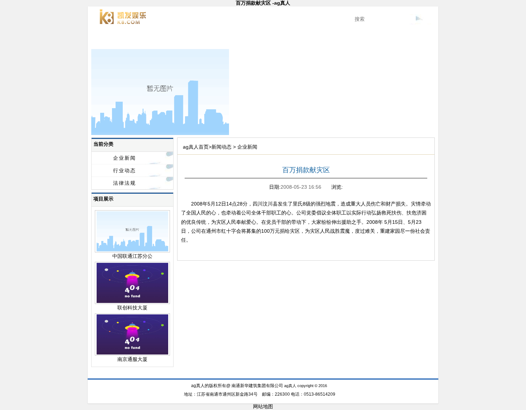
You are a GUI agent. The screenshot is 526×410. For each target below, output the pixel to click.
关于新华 (143, 39)
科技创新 (246, 39)
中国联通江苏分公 (132, 256)
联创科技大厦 (132, 307)
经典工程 (211, 39)
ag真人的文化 (349, 39)
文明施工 (280, 39)
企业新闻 (124, 158)
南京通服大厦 (132, 359)
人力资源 (383, 39)
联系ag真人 (418, 39)
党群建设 (315, 39)
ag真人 (109, 39)
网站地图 (263, 406)
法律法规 (124, 183)
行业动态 (124, 170)
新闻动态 (177, 39)
